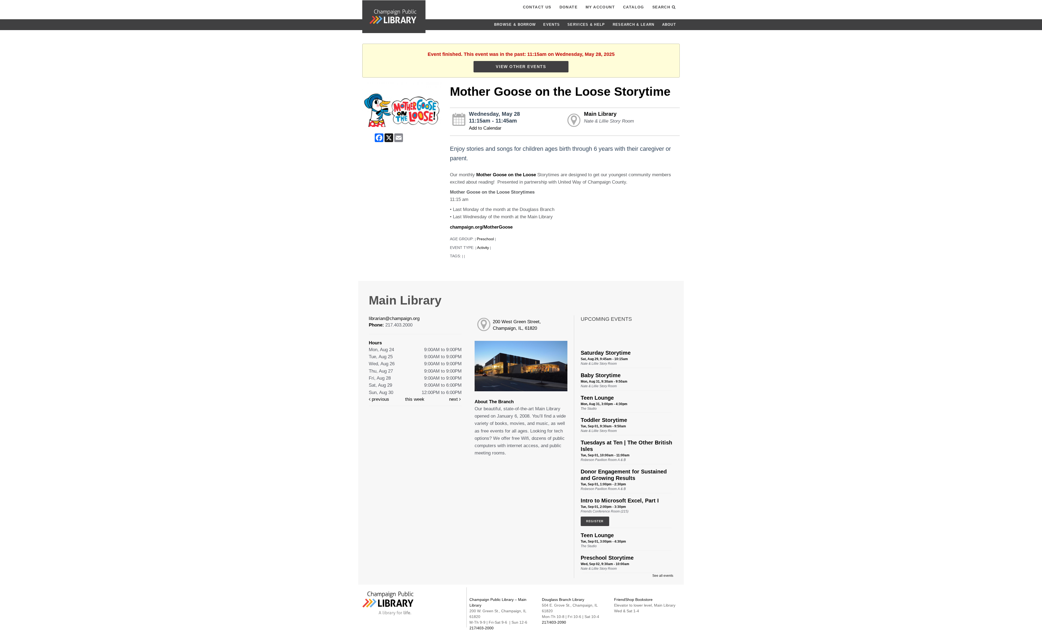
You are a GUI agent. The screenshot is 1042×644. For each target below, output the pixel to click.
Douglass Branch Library (563, 599)
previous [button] (379, 399)
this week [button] (414, 399)
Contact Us (537, 7)
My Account (600, 7)
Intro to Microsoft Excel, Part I (620, 501)
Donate (568, 7)
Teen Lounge (597, 398)
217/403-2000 (481, 628)
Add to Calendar (485, 128)
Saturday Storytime (606, 353)
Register (595, 521)
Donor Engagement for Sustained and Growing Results (624, 475)
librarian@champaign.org (394, 318)
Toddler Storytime (604, 420)
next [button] (454, 399)
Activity (483, 248)
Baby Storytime (601, 375)
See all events (662, 576)
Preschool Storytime (607, 558)
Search (662, 7)
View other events (521, 66)
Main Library (600, 114)
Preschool (485, 239)
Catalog (633, 7)
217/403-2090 (554, 622)
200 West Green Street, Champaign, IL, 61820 (517, 325)
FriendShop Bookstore (633, 599)
